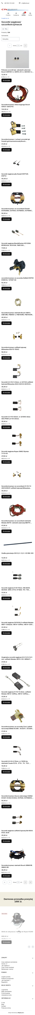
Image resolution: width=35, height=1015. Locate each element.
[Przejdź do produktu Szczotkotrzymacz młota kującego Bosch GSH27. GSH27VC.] (17, 94)
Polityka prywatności (7, 978)
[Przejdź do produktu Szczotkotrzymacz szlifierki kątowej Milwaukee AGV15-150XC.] (17, 337)
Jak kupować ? (5, 980)
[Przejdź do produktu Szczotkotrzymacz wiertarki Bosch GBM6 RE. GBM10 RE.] (17, 855)
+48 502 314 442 (9, 3)
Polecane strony (6, 1008)
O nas (3, 1002)
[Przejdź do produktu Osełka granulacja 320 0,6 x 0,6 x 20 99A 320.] (17, 543)
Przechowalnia (5, 993)
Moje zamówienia (6, 991)
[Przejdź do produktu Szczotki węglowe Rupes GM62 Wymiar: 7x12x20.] (17, 441)
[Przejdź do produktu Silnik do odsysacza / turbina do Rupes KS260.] (17, 921)
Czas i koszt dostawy (7, 967)
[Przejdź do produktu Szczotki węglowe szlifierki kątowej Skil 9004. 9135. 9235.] (17, 820)
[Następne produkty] (25, 882)
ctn (5, 18)
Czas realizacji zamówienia (9, 962)
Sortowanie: (4, 35)
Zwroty (3, 964)
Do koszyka (6, 80)
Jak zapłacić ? (5, 965)
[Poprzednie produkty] (10, 882)
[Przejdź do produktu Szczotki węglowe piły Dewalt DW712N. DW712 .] (17, 163)
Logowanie (4, 989)
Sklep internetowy (15, 1012)
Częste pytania (5, 976)
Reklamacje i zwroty (7, 969)
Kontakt (3, 1006)
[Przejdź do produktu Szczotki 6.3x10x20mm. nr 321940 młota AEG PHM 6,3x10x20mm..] (17, 406)
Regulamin (4, 982)
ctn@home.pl (25, 3)
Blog (2, 1004)
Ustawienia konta (6, 995)
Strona (14, 45)
